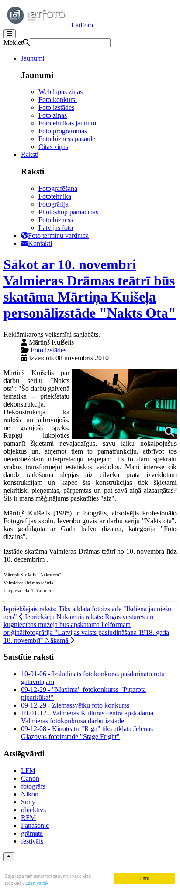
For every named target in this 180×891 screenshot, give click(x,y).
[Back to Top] (8, 856)
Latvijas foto (55, 227)
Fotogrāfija (53, 204)
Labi (144, 878)
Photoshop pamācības (68, 212)
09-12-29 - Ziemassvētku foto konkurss (75, 705)
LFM (28, 770)
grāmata (32, 833)
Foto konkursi (57, 99)
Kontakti (40, 243)
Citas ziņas (53, 146)
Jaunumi (32, 58)
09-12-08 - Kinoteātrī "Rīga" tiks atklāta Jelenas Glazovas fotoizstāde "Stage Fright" (87, 732)
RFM (28, 817)
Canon (30, 778)
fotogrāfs (33, 786)
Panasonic (35, 825)
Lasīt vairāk (36, 883)
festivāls (32, 841)
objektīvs (33, 809)
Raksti (29, 154)
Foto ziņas (52, 115)
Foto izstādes (56, 107)
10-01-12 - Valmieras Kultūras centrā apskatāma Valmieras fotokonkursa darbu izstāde (87, 717)
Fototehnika (54, 196)
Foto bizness (55, 220)
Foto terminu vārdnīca (58, 235)
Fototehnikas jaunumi (68, 123)
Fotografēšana (57, 188)
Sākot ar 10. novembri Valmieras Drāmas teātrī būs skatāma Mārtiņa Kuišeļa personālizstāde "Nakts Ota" (89, 289)
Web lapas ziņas (60, 91)
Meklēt (13, 42)
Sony (28, 802)
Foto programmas (62, 131)
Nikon (29, 794)
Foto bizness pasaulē (66, 138)
